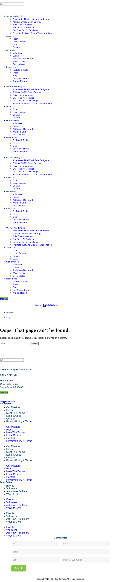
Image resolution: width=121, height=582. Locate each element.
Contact (16, 44)
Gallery (16, 47)
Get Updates (19, 64)
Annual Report (20, 81)
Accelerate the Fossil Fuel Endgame (31, 19)
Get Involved (11, 50)
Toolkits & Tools (20, 70)
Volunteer (17, 53)
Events (16, 55)
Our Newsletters (21, 78)
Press (15, 72)
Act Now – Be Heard (23, 58)
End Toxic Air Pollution (24, 27)
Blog (15, 75)
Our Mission (13, 407)
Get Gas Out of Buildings (25, 30)
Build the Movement (23, 24)
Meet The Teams (15, 432)
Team (15, 39)
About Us (10, 36)
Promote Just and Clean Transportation (32, 33)
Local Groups (19, 41)
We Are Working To (14, 16)
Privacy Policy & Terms (19, 421)
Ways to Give (19, 61)
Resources (11, 67)
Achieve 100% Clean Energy (27, 22)
